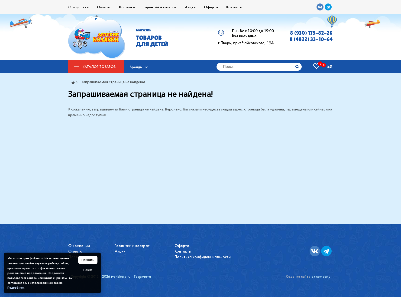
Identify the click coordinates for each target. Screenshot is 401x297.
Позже (87, 270)
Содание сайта (298, 276)
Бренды (136, 66)
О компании (78, 7)
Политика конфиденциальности (203, 256)
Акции (190, 7)
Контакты (234, 7)
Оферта (211, 7)
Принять (87, 260)
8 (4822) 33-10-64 (311, 39)
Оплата (103, 7)
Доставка (127, 7)
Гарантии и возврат (160, 7)
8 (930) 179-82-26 (311, 33)
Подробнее (15, 287)
